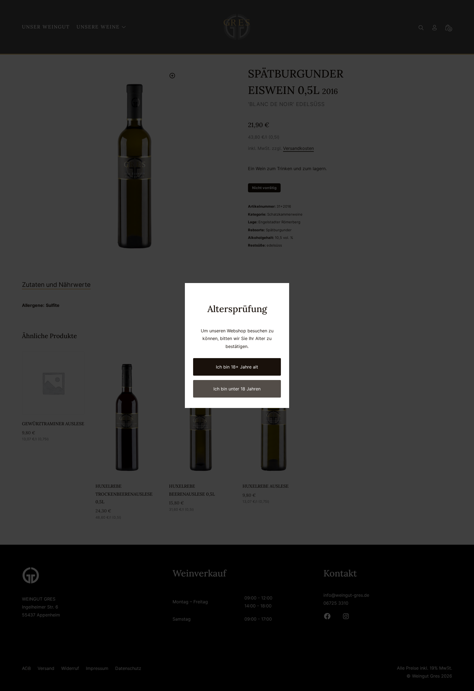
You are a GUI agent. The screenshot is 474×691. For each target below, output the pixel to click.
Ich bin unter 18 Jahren (237, 389)
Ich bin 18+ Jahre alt (237, 367)
